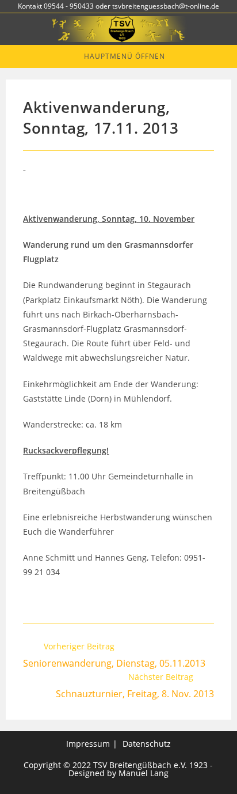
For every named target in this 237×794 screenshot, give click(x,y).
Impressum (88, 743)
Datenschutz (147, 743)
